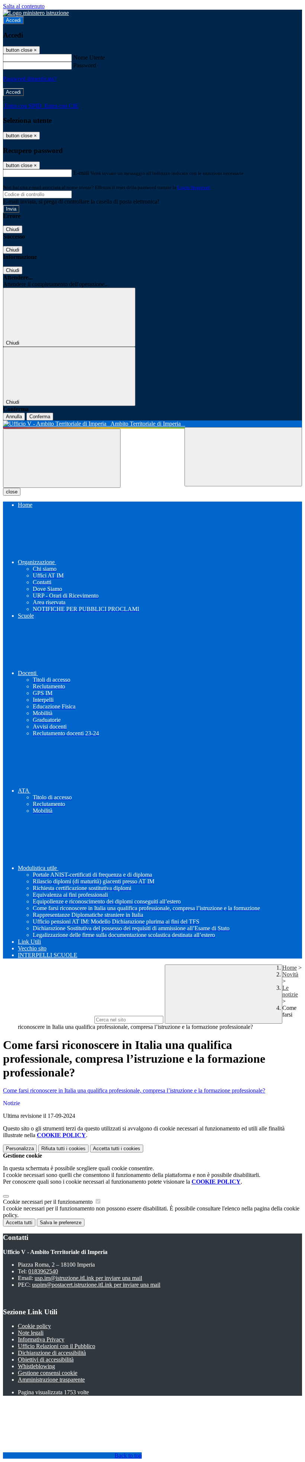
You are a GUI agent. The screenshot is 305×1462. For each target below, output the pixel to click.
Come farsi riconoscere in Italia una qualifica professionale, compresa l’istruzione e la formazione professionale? (134, 1090)
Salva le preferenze (60, 1222)
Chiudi (12, 229)
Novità (290, 974)
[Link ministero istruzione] (36, 13)
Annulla (14, 416)
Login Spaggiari (193, 187)
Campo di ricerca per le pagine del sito (48, 1019)
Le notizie (290, 991)
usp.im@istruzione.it (88, 1278)
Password (84, 65)
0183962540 (43, 1271)
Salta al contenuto (24, 6)
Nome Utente (89, 57)
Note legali (31, 1333)
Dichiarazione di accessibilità (52, 1353)
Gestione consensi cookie (47, 1373)
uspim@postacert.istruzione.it (96, 1285)
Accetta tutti (116, 1148)
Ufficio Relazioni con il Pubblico (56, 1346)
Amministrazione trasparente (51, 1379)
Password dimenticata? (30, 79)
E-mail (81, 173)
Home (289, 967)
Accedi (13, 20)
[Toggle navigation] (62, 458)
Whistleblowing (36, 1366)
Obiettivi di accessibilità (46, 1359)
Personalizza (20, 1148)
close (11, 492)
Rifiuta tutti (63, 1148)
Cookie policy (34, 1326)
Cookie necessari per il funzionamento (48, 1202)
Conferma (39, 416)
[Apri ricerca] (243, 456)
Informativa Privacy (41, 1339)
